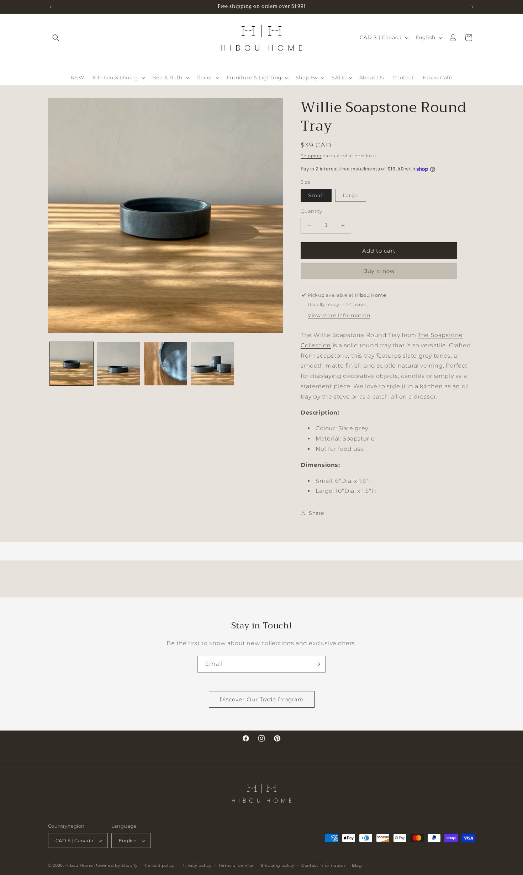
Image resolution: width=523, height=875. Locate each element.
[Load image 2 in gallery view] (118, 363)
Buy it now (379, 271)
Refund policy (160, 865)
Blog (357, 865)
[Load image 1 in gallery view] (71, 363)
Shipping (311, 155)
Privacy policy (196, 865)
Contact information (323, 865)
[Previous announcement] (50, 7)
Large (351, 195)
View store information (339, 315)
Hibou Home (79, 865)
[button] (56, 38)
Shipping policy (278, 865)
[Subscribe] (317, 664)
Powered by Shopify (116, 865)
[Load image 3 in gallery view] (165, 363)
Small (316, 195)
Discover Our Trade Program (262, 699)
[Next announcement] (472, 7)
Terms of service (236, 865)
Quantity (311, 211)
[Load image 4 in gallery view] (212, 363)
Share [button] (316, 513)
